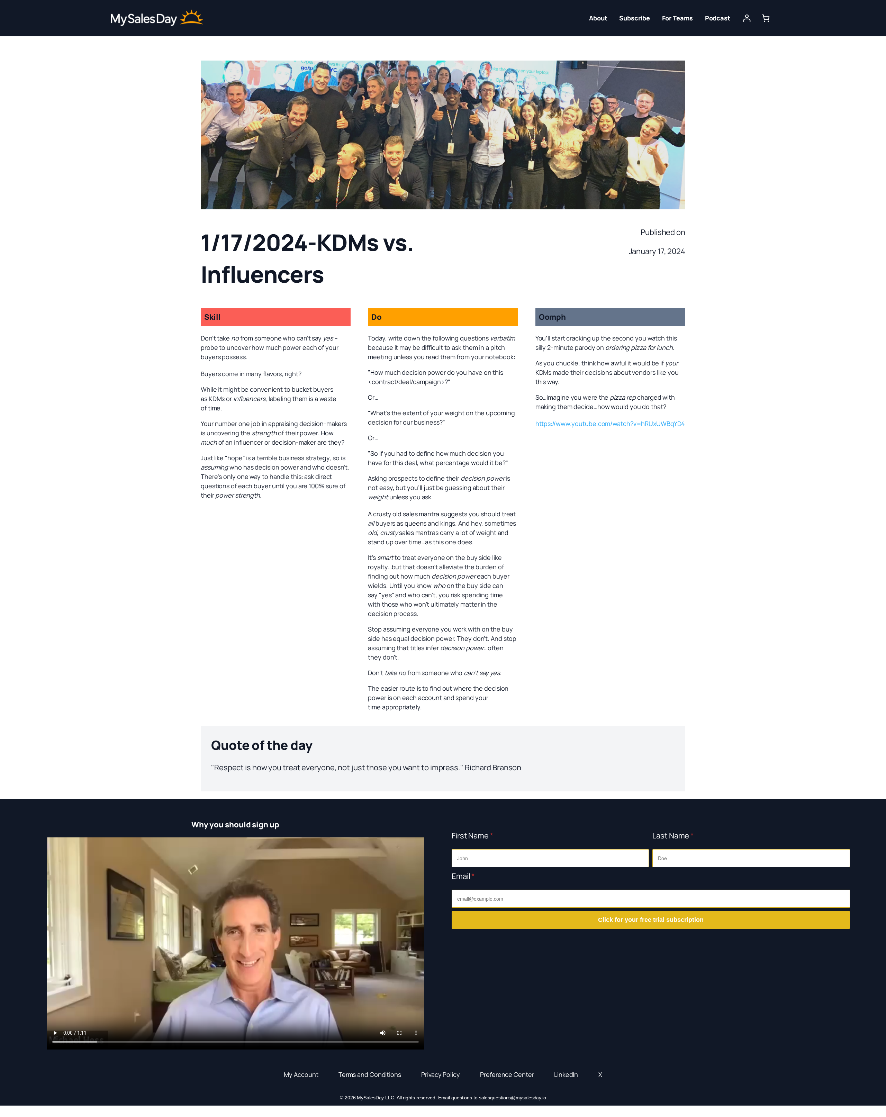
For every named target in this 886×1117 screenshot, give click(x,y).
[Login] (746, 18)
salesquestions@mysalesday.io (512, 1097)
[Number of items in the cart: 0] (765, 18)
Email (463, 876)
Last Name (673, 835)
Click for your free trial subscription (651, 919)
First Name (473, 835)
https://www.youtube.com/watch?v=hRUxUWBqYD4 (610, 423)
